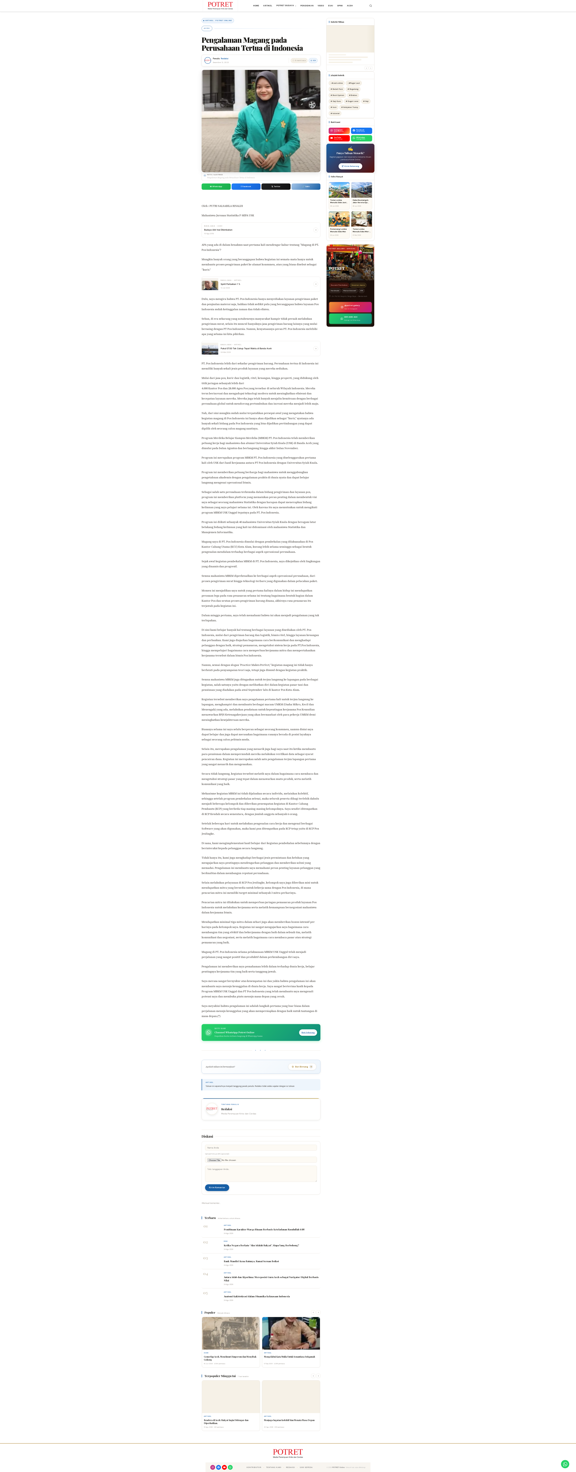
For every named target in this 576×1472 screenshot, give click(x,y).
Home (256, 6)
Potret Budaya (286, 5)
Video (321, 6)
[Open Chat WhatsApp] (565, 1464)
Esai (330, 6)
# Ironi (333, 107)
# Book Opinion (337, 95)
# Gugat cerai (352, 101)
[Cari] (370, 5)
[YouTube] (224, 1467)
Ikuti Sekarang (308, 1032)
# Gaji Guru (336, 101)
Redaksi (224, 58)
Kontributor (254, 1467)
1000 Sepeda (306, 1467)
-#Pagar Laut (354, 83)
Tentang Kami (273, 1467)
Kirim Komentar (217, 1187)
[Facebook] (218, 1467)
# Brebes (353, 95)
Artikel (267, 6)
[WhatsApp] (230, 1467)
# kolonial (335, 113)
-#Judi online (337, 83)
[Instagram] (212, 1467)
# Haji (366, 101)
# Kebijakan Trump (349, 107)
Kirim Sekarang (351, 166)
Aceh (350, 6)
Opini (340, 6)
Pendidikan (307, 6)
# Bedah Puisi (337, 89)
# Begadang (353, 89)
